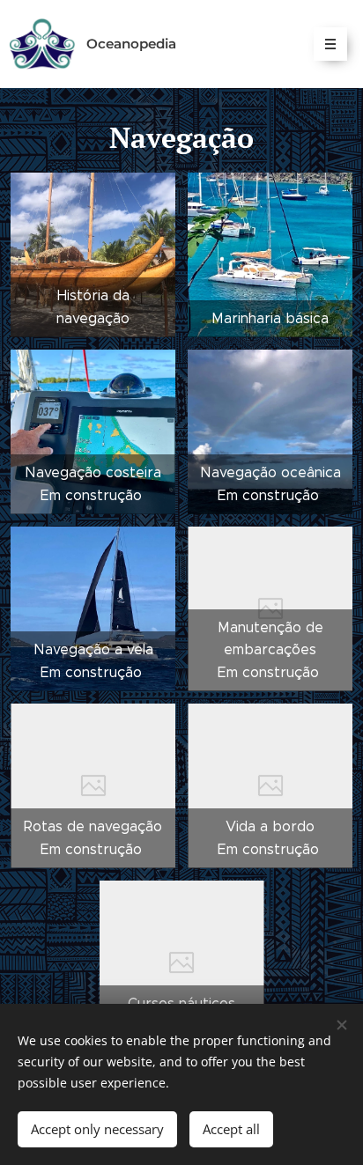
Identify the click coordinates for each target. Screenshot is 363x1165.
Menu (330, 44)
